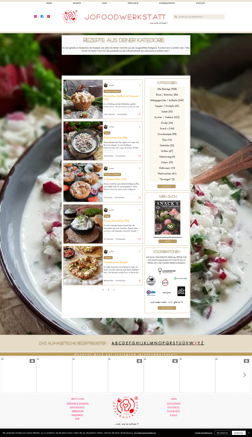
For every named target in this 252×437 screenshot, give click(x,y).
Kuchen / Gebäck (112, 91)
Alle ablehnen (222, 432)
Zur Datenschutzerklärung (145, 432)
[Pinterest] (48, 16)
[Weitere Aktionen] (140, 85)
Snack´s (108, 257)
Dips (107, 133)
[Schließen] (248, 433)
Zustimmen (238, 432)
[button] (168, 217)
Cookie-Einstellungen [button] (203, 432)
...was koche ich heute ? (157, 23)
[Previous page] (92, 289)
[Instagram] (35, 16)
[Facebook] (42, 16)
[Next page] (114, 289)
